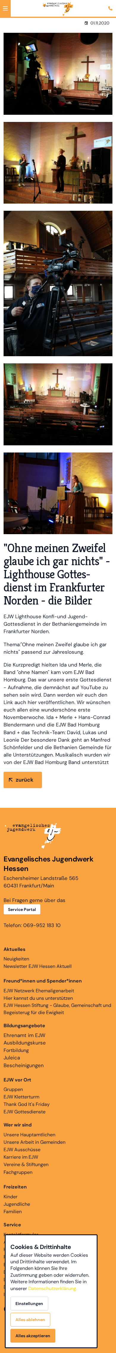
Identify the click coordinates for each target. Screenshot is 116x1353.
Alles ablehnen (30, 1319)
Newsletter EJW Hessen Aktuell (38, 966)
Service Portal (22, 909)
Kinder (11, 1197)
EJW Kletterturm (21, 1097)
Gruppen (17, 1084)
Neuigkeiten (16, 954)
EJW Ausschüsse (22, 1149)
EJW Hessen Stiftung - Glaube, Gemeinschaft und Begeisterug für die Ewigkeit (57, 1009)
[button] (5, 8)
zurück (24, 779)
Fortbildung (16, 1050)
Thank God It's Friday (27, 1104)
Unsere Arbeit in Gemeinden (34, 1142)
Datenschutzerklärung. (52, 1288)
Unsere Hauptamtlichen (29, 1135)
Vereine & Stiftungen (26, 1164)
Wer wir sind (18, 1125)
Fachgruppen (18, 1172)
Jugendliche (17, 1204)
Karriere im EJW (21, 1157)
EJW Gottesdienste (25, 1112)
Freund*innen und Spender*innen (43, 981)
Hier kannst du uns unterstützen (38, 998)
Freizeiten (15, 1187)
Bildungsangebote (24, 1025)
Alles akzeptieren (32, 1335)
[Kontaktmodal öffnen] (111, 5)
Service (12, 1225)
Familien (13, 1211)
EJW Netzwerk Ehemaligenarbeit (39, 991)
